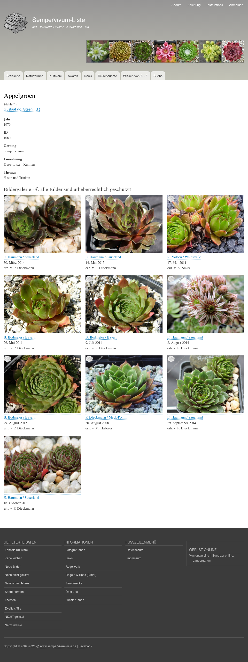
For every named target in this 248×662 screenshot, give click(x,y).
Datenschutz (135, 550)
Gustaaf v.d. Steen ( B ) (22, 108)
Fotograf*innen (75, 550)
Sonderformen (14, 591)
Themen (10, 600)
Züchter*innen (75, 600)
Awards (73, 76)
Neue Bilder (13, 566)
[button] (42, 251)
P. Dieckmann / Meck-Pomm (106, 417)
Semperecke (74, 583)
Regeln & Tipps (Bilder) (81, 575)
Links (69, 558)
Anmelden (236, 4)
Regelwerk (73, 566)
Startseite (13, 76)
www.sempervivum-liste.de (58, 646)
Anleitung (194, 4)
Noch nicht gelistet (17, 575)
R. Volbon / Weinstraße (184, 256)
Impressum (134, 558)
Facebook (85, 646)
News (88, 76)
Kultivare (55, 76)
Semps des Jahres (17, 583)
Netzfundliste (13, 625)
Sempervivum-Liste (58, 19)
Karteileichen (13, 558)
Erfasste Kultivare (16, 550)
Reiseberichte (107, 76)
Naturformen (34, 76)
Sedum (176, 4)
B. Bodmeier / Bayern (19, 337)
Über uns (72, 591)
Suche (158, 76)
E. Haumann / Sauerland (21, 256)
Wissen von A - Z (135, 76)
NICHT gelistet (14, 616)
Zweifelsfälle (13, 608)
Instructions (215, 4)
